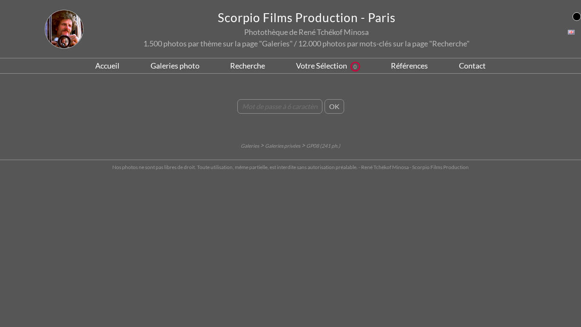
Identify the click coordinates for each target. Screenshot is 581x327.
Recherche (247, 65)
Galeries (250, 146)
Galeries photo (175, 65)
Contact (472, 65)
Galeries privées (283, 146)
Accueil (107, 65)
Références (409, 65)
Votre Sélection (326, 65)
